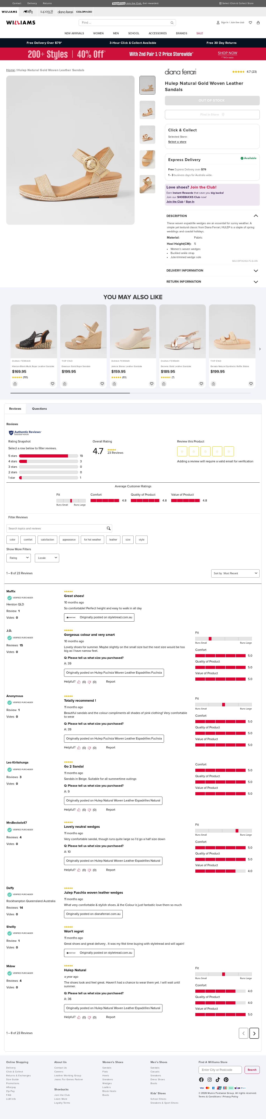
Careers (58, 1072)
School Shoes (158, 1099)
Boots (105, 1095)
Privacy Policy (230, 1097)
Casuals (155, 1072)
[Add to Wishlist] (52, 384)
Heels (105, 1076)
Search (252, 1070)
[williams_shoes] (226, 1081)
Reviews (15, 408)
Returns (47, 3)
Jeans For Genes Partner (68, 1079)
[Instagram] (210, 1081)
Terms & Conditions (210, 1097)
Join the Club (62, 1095)
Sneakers (107, 1079)
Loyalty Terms (62, 1103)
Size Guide (12, 1079)
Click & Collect (14, 1072)
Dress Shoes (158, 1079)
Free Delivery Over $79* (44, 42)
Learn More (60, 1099)
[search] (172, 22)
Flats (105, 1072)
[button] (260, 349)
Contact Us (60, 1068)
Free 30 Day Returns (222, 42)
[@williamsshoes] (218, 1081)
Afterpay (11, 1087)
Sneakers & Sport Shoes (164, 1103)
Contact (16, 3)
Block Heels (109, 1091)
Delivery (32, 3)
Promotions (12, 1083)
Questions (39, 408)
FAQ (8, 1095)
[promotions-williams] (133, 59)
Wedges (107, 1083)
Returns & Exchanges (18, 1076)
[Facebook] (201, 1081)
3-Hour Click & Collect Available (133, 42)
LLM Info (11, 1099)
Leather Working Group (67, 1076)
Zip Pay (10, 1091)
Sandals (106, 1068)
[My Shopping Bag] (258, 22)
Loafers (106, 1087)
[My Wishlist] (250, 22)
